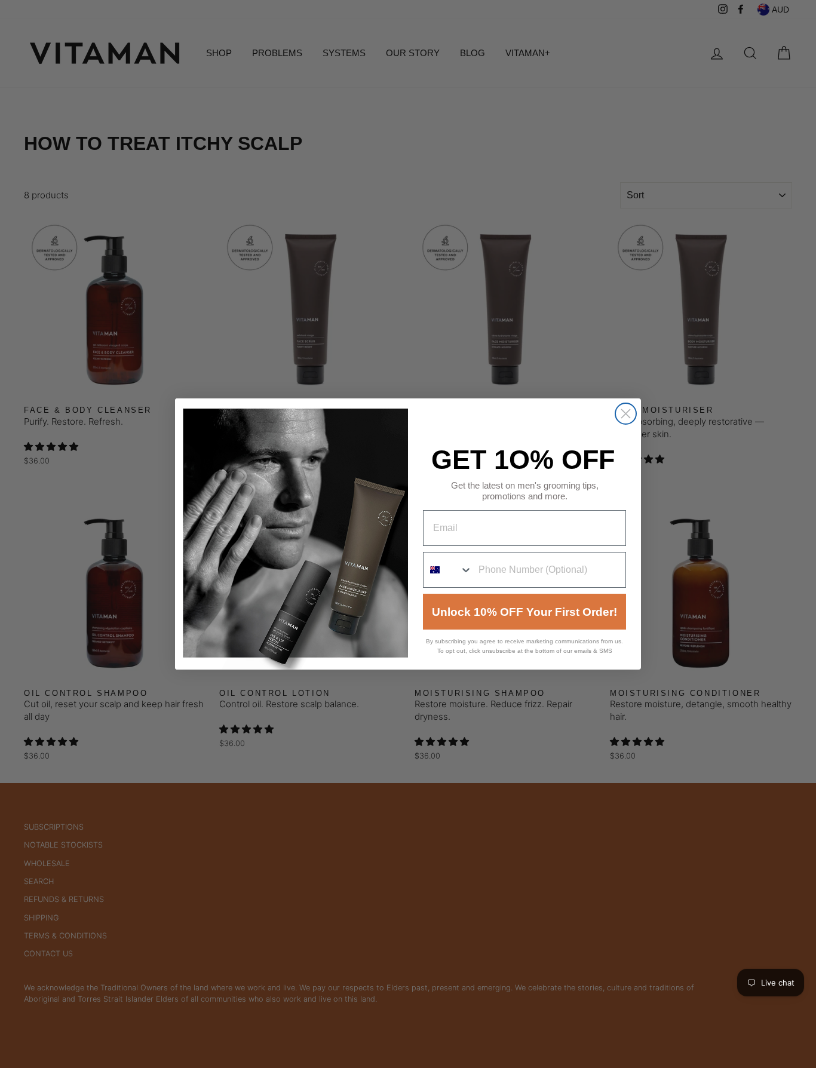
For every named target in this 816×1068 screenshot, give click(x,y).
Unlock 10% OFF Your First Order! (524, 612)
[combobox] (448, 570)
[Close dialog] (625, 413)
